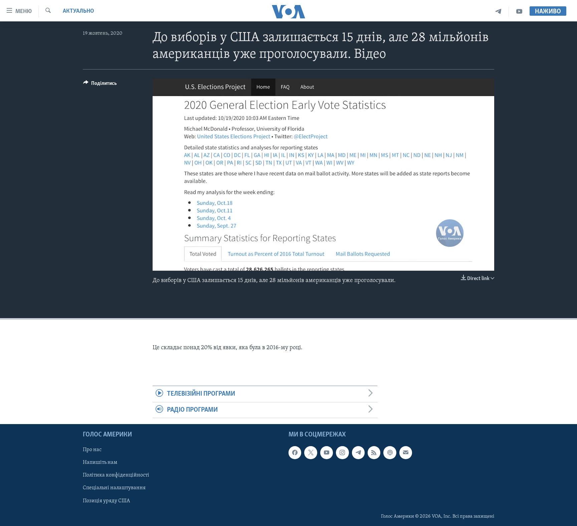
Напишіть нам (100, 462)
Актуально (78, 11)
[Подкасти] (389, 452)
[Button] (100, 85)
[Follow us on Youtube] (326, 452)
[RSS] (374, 452)
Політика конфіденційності (116, 475)
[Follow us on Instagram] (342, 452)
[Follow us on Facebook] (294, 452)
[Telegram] (498, 11)
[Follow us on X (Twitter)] (310, 452)
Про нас (92, 449)
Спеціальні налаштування (114, 488)
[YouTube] (519, 11)
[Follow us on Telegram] (358, 452)
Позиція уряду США (106, 500)
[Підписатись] (405, 452)
